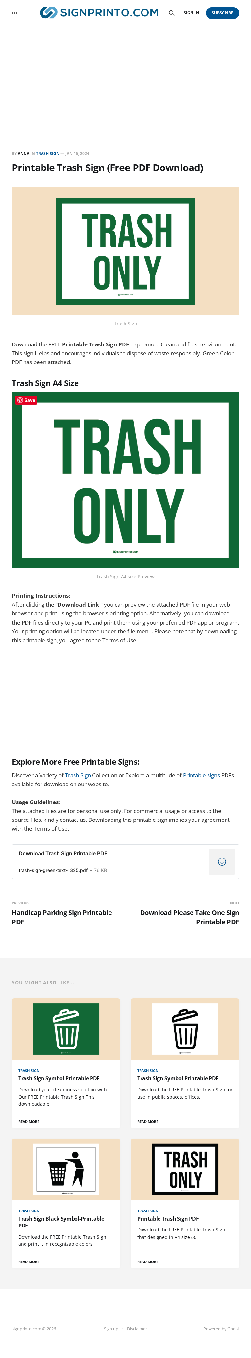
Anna (23, 153)
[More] (15, 13)
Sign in (191, 13)
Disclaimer (137, 1329)
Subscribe (223, 13)
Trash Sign (47, 153)
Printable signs (201, 775)
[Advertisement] (125, 75)
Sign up (111, 1329)
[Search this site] (171, 13)
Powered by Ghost (221, 1329)
